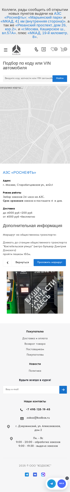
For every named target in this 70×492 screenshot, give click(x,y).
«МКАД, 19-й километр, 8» (48, 35)
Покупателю (35, 331)
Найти (59, 78)
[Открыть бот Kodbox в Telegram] (51, 483)
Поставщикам (35, 349)
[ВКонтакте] (35, 474)
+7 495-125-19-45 (38, 409)
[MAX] (43, 474)
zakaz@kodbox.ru (38, 418)
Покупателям (35, 355)
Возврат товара (35, 344)
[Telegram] (27, 474)
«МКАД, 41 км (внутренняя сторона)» (33, 21)
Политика (35, 371)
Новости (35, 364)
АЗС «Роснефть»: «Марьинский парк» (33, 15)
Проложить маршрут (49, 262)
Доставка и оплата (35, 338)
